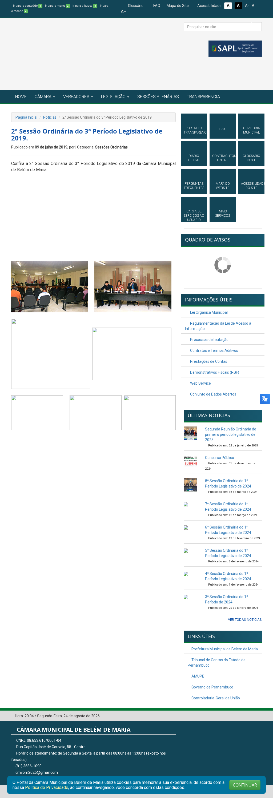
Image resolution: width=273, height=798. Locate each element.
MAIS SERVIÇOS (222, 213)
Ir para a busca (84, 5)
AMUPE (197, 676)
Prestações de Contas (208, 361)
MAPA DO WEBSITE (223, 186)
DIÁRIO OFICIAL (194, 158)
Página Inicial (26, 117)
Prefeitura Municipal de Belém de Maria (224, 649)
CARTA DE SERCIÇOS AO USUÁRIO (194, 215)
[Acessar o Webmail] (250, 716)
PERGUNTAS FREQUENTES (194, 186)
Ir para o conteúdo (27, 5)
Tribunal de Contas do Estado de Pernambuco (217, 662)
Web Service (200, 383)
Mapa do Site (177, 5)
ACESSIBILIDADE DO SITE (251, 186)
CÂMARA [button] (43, 96)
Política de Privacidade (46, 787)
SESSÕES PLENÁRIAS (158, 96)
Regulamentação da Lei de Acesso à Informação (218, 326)
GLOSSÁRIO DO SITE (251, 158)
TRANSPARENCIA (203, 96)
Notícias (50, 117)
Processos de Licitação (208, 339)
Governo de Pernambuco (212, 687)
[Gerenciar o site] (258, 716)
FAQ (156, 5)
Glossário (135, 5)
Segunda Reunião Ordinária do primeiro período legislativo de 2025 (230, 434)
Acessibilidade (209, 5)
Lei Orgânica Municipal (208, 312)
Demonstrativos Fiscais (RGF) (214, 372)
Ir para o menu (57, 5)
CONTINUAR (245, 785)
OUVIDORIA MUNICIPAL (251, 130)
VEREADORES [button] (76, 96)
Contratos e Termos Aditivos (213, 350)
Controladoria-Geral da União (215, 698)
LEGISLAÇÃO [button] (113, 96)
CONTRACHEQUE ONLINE (222, 158)
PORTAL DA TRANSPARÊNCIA (194, 130)
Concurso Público (219, 458)
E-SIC (222, 129)
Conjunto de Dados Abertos (212, 394)
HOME (21, 96)
